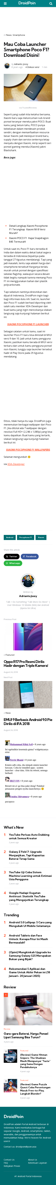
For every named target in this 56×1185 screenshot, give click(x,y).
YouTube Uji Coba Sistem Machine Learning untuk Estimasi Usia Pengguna (30, 876)
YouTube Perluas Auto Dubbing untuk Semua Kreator (29, 836)
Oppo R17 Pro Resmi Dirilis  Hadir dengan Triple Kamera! (26, 663)
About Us (32, 1159)
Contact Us (9, 1159)
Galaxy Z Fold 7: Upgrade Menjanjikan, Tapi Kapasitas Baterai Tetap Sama (27, 855)
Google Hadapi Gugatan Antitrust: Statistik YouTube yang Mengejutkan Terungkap (29, 896)
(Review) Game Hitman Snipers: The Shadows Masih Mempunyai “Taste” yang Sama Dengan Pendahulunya (35, 1061)
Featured (10, 655)
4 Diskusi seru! (32, 67)
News (9, 35)
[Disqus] (28, 776)
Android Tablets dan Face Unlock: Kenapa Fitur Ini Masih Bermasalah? (28, 939)
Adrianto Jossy (21, 64)
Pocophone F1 (25, 537)
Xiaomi (41, 537)
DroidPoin (27, 3)
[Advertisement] (28, 18)
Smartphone (19, 35)
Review (7, 1029)
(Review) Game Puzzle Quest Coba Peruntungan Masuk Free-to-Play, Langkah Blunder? (35, 1089)
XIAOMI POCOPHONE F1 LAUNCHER (28, 324)
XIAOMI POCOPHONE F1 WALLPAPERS (28, 449)
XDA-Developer (16, 464)
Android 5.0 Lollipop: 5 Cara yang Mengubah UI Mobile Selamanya (30, 924)
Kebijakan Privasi (12, 1166)
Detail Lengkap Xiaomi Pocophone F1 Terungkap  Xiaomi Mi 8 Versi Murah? (28, 229)
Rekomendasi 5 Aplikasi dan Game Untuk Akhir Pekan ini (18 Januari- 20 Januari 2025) (29, 972)
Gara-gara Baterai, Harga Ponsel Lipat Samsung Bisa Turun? (26, 1035)
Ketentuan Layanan (37, 1162)
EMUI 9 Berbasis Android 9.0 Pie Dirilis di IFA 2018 (28, 721)
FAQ (6, 1162)
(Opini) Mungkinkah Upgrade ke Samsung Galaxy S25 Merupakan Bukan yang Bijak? (30, 956)
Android (9, 537)
